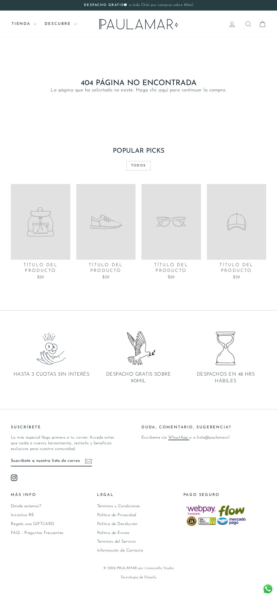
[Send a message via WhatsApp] (268, 589)
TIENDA (22, 24)
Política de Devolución (117, 524)
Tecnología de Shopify (138, 577)
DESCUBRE (59, 24)
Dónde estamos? (26, 506)
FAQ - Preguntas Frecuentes (37, 533)
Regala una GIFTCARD (32, 524)
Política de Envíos (113, 533)
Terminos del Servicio (116, 542)
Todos (138, 165)
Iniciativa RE (22, 515)
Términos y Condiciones (118, 506)
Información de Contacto (120, 551)
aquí (163, 90)
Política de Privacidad (116, 515)
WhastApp (178, 438)
